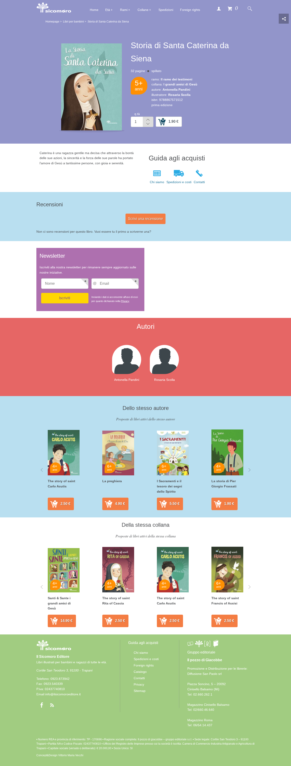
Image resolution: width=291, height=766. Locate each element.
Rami (124, 10)
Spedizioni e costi (178, 182)
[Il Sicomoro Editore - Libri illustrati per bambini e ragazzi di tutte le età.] (53, 7)
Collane (143, 10)
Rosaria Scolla (164, 380)
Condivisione (284, 19)
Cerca (250, 8)
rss (52, 705)
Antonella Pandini (126, 380)
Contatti (199, 182)
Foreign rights (190, 10)
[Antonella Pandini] (130, 359)
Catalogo (140, 672)
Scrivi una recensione (145, 219)
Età (107, 10)
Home (94, 10)
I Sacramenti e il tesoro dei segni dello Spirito (169, 486)
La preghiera (112, 481)
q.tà (137, 114)
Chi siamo (157, 182)
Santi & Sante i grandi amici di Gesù (59, 603)
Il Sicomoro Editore (52, 657)
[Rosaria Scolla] (168, 359)
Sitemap (140, 691)
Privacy (125, 301)
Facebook (41, 705)
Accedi (219, 8)
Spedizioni (165, 10)
